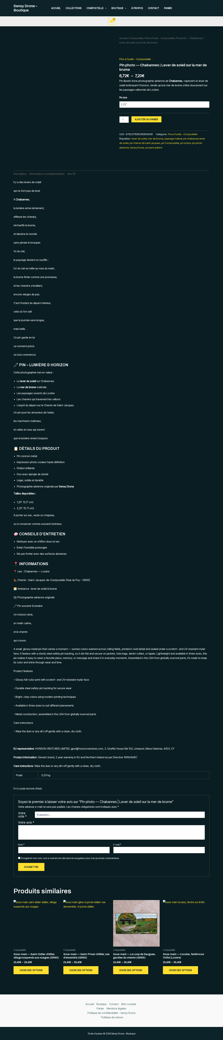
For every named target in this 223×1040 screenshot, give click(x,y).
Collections (74, 8)
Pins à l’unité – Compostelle (160, 38)
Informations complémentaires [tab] (47, 173)
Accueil (56, 8)
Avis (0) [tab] (71, 173)
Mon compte (128, 1004)
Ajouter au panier (146, 119)
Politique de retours (112, 1017)
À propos (137, 8)
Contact (153, 8)
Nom (21, 844)
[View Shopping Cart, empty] (111, 21)
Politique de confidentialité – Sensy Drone (111, 1013)
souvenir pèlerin (153, 147)
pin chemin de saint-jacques (145, 143)
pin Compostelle (170, 143)
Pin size (123, 97)
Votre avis (26, 822)
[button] (105, 8)
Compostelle (95, 8)
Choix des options (31, 970)
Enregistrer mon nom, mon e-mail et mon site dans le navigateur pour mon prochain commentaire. (70, 858)
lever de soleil (139, 138)
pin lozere (185, 143)
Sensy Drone (137, 147)
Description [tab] (20, 173)
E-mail (117, 844)
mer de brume (155, 138)
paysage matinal (173, 138)
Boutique (117, 8)
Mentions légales (116, 1008)
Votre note (22, 814)
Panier (168, 8)
